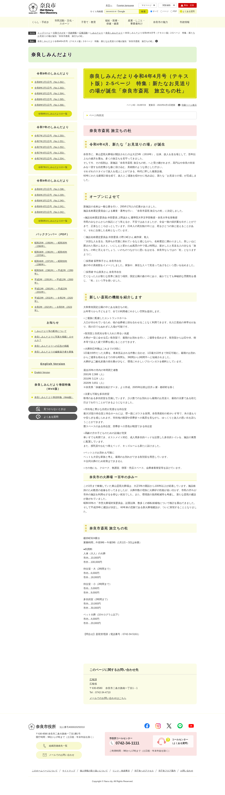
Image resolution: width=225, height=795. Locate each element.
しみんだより (96, 33)
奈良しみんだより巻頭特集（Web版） (53, 397)
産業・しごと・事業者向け (136, 22)
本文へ (109, 5)
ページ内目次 (96, 115)
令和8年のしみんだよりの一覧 (52, 113)
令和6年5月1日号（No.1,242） (50, 212)
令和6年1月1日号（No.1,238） (50, 189)
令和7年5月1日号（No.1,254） (50, 158)
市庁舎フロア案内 (167, 770)
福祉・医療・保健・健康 (112, 22)
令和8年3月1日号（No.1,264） (50, 93)
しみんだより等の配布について (50, 331)
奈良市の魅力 (160, 22)
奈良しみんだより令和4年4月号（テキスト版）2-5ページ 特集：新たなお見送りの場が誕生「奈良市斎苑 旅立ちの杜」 (96, 41)
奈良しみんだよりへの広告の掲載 (51, 346)
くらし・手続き (40, 22)
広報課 (93, 679)
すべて (155, 11)
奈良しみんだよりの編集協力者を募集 (53, 351)
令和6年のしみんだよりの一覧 (52, 221)
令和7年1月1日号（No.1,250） (50, 135)
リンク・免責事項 (121, 770)
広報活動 (83, 33)
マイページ (147, 5)
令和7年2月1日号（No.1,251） (50, 141)
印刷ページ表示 (189, 105)
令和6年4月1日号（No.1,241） (50, 206)
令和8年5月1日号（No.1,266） (50, 105)
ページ (166, 11)
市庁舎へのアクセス (144, 770)
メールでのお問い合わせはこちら (108, 698)
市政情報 (184, 22)
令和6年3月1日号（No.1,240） (50, 200)
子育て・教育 (88, 22)
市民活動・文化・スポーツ (64, 22)
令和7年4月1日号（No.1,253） (50, 152)
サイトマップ (68, 770)
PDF (175, 11)
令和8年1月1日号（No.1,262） (50, 82)
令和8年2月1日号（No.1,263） (50, 87)
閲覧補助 (167, 5)
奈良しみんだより (114, 33)
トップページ (44, 33)
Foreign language (125, 5)
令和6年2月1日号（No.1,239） (50, 195)
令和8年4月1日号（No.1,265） (50, 99)
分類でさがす (59, 33)
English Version (52, 363)
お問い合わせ (186, 770)
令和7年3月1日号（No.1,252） (50, 147)
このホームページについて (45, 770)
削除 (156, 41)
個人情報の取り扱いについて (94, 770)
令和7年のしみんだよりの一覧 (52, 167)
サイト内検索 (96, 11)
